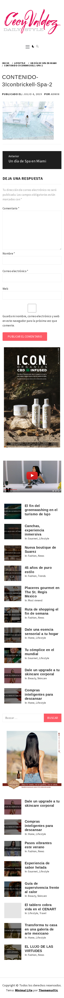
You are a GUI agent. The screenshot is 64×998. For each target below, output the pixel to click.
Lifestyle (44, 538)
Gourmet (33, 538)
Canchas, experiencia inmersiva (34, 530)
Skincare (42, 678)
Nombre (9, 253)
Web (5, 289)
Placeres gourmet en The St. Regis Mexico (42, 592)
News (41, 555)
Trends (42, 576)
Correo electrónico (15, 271)
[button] (33, 46)
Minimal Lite (24, 990)
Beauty (32, 678)
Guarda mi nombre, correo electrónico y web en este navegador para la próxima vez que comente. (31, 320)
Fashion (32, 555)
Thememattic (48, 990)
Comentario (11, 208)
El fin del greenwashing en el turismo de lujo (41, 510)
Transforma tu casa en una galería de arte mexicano (41, 929)
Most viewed (35, 600)
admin (55, 94)
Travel (42, 913)
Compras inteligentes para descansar (39, 694)
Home (31, 637)
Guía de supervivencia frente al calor (42, 888)
